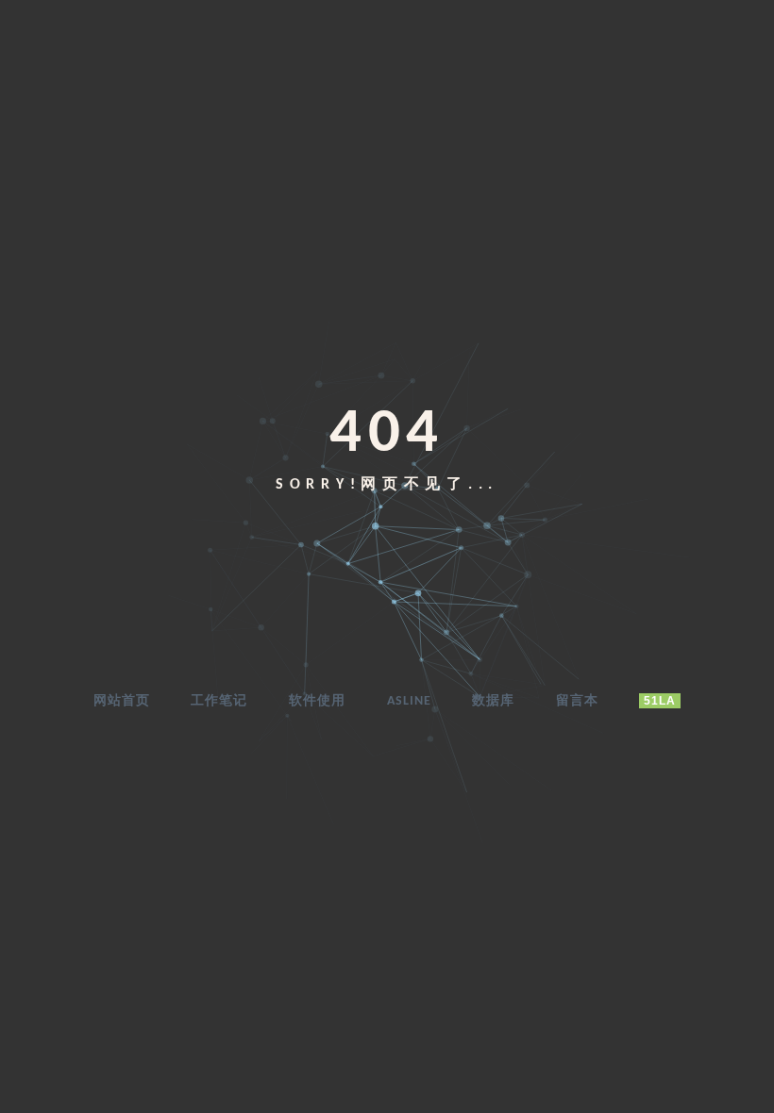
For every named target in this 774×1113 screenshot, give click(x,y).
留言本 (577, 701)
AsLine (409, 701)
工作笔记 (219, 701)
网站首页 (121, 701)
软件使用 (317, 701)
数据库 (493, 701)
